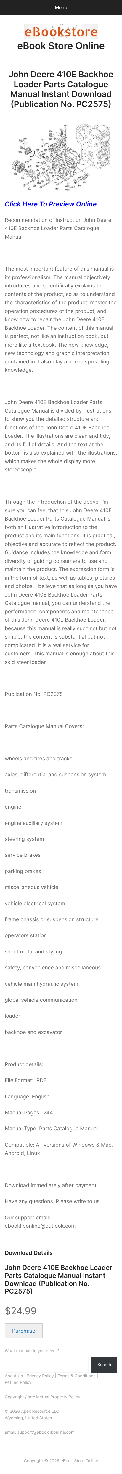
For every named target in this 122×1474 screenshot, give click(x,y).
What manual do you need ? (32, 1350)
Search (104, 1364)
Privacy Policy (40, 1375)
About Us (14, 1375)
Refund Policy (18, 1382)
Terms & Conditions (76, 1375)
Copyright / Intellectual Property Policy (42, 1396)
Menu (61, 7)
